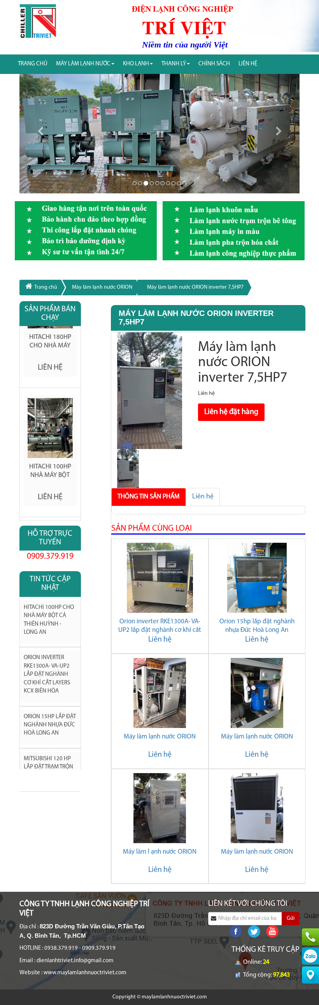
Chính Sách (214, 64)
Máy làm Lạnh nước (83, 64)
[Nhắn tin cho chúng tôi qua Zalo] (310, 956)
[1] (140, 183)
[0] (135, 183)
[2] (146, 183)
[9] (184, 183)
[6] (168, 183)
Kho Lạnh (136, 64)
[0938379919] (310, 937)
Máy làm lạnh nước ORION (102, 287)
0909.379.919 (50, 556)
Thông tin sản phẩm (148, 496)
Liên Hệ (247, 64)
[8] (179, 183)
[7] (173, 183)
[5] (163, 183)
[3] (152, 183)
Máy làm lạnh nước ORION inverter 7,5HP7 (195, 287)
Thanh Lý (173, 64)
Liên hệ (203, 496)
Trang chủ (32, 64)
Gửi (290, 918)
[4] (157, 183)
